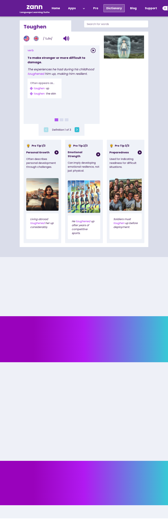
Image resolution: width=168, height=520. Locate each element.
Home (56, 8)
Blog (133, 8)
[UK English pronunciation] (36, 38)
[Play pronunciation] (93, 50)
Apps (72, 8)
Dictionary (114, 8)
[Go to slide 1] (56, 119)
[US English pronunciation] (26, 38)
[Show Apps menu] (84, 8)
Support (151, 8)
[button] (66, 38)
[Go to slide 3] (66, 119)
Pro (95, 8)
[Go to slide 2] (61, 119)
